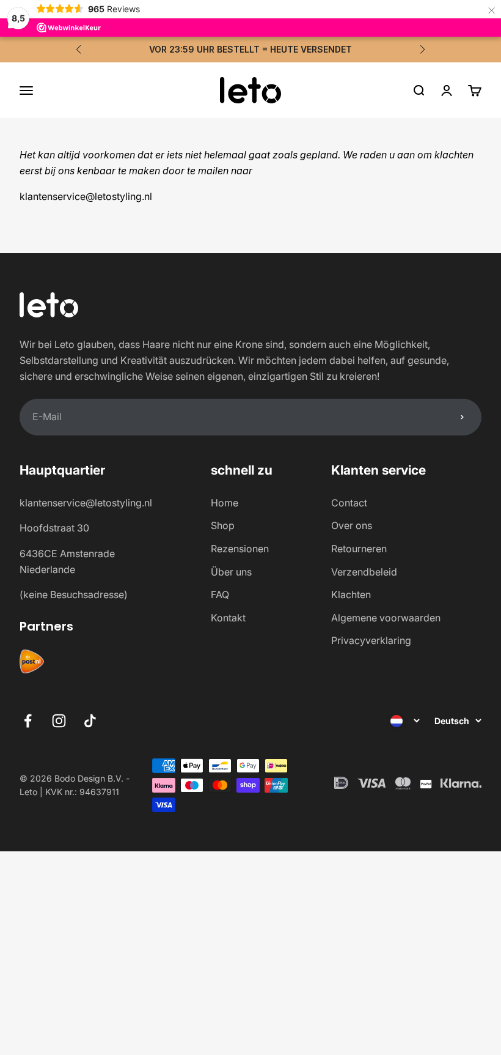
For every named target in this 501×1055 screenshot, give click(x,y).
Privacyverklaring (371, 640)
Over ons (351, 525)
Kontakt (228, 618)
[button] (78, 49)
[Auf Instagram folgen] (59, 721)
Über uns (231, 572)
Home (224, 503)
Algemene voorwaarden (386, 618)
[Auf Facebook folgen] (28, 721)
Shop (223, 525)
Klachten (351, 594)
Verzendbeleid (364, 572)
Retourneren (359, 548)
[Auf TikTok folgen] (90, 721)
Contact (349, 503)
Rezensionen (240, 548)
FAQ (220, 594)
